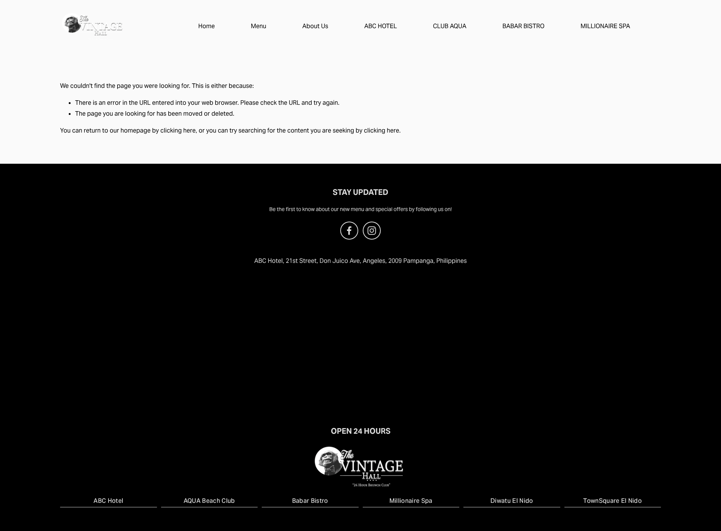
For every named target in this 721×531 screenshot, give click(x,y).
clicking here (178, 130)
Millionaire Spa (411, 501)
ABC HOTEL (380, 26)
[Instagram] (372, 231)
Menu (258, 26)
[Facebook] (349, 231)
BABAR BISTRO (523, 26)
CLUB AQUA (449, 26)
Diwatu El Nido (511, 501)
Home (206, 26)
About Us (315, 26)
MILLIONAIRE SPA (605, 26)
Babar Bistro (310, 501)
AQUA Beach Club (209, 501)
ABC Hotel (108, 501)
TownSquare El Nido (612, 501)
